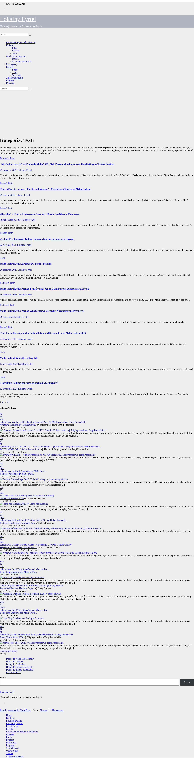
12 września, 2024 (9, 388)
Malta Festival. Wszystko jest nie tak (18, 358)
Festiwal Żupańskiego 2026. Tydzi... (17, 474)
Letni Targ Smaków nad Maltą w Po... (18, 572)
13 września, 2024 (9, 364)
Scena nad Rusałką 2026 (12, 498)
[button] (3, 653)
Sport (14, 69)
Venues (9, 753)
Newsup (44, 710)
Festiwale (5, 158)
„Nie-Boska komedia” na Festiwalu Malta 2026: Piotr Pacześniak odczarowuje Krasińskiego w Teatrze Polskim (57, 164)
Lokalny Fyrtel (18, 19)
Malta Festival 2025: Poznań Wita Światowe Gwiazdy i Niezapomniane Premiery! (42, 311)
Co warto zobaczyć (21, 61)
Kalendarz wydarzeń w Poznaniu (22, 731)
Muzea (15, 59)
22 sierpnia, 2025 (8, 245)
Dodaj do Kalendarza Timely (20, 659)
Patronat (10, 80)
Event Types (12, 726)
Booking (10, 718)
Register (10, 745)
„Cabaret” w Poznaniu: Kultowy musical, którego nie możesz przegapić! (37, 239)
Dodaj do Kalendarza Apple (19, 667)
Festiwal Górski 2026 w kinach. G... (17, 523)
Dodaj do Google (14, 661)
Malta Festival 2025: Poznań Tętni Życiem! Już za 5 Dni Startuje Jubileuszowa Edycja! (44, 288)
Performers (11, 742)
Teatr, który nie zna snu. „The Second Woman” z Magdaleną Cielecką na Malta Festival (45, 189)
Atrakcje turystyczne (16, 56)
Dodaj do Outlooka (15, 664)
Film (14, 48)
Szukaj (3, 677)
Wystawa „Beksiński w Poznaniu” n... (18, 425)
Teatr (14, 53)
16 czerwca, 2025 (9, 294)
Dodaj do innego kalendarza (19, 669)
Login (9, 737)
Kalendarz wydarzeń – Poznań (20, 42)
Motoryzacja (12, 64)
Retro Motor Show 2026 (11, 637)
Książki (15, 50)
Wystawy (16, 75)
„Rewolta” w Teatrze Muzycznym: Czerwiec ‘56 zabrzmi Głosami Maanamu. (39, 214)
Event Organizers (14, 723)
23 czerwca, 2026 (9, 170)
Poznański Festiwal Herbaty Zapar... (17, 588)
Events (9, 729)
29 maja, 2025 (7, 317)
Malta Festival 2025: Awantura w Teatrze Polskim (25, 263)
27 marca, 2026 (7, 195)
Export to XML (13, 672)
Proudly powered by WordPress (15, 710)
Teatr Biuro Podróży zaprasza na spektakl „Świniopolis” (29, 383)
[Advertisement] (97, 113)
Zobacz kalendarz (8, 651)
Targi (14, 72)
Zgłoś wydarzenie (14, 78)
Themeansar (57, 710)
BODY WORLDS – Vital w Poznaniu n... (20, 449)
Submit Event (12, 748)
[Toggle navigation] (1, 32)
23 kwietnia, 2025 (9, 339)
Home (9, 715)
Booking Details (14, 720)
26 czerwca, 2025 (9, 270)
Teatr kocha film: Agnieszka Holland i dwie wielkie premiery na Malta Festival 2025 (43, 333)
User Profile (12, 750)
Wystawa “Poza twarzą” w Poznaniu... (18, 547)
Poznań (9, 67)
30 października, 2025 (11, 220)
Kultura (9, 45)
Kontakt (10, 83)
